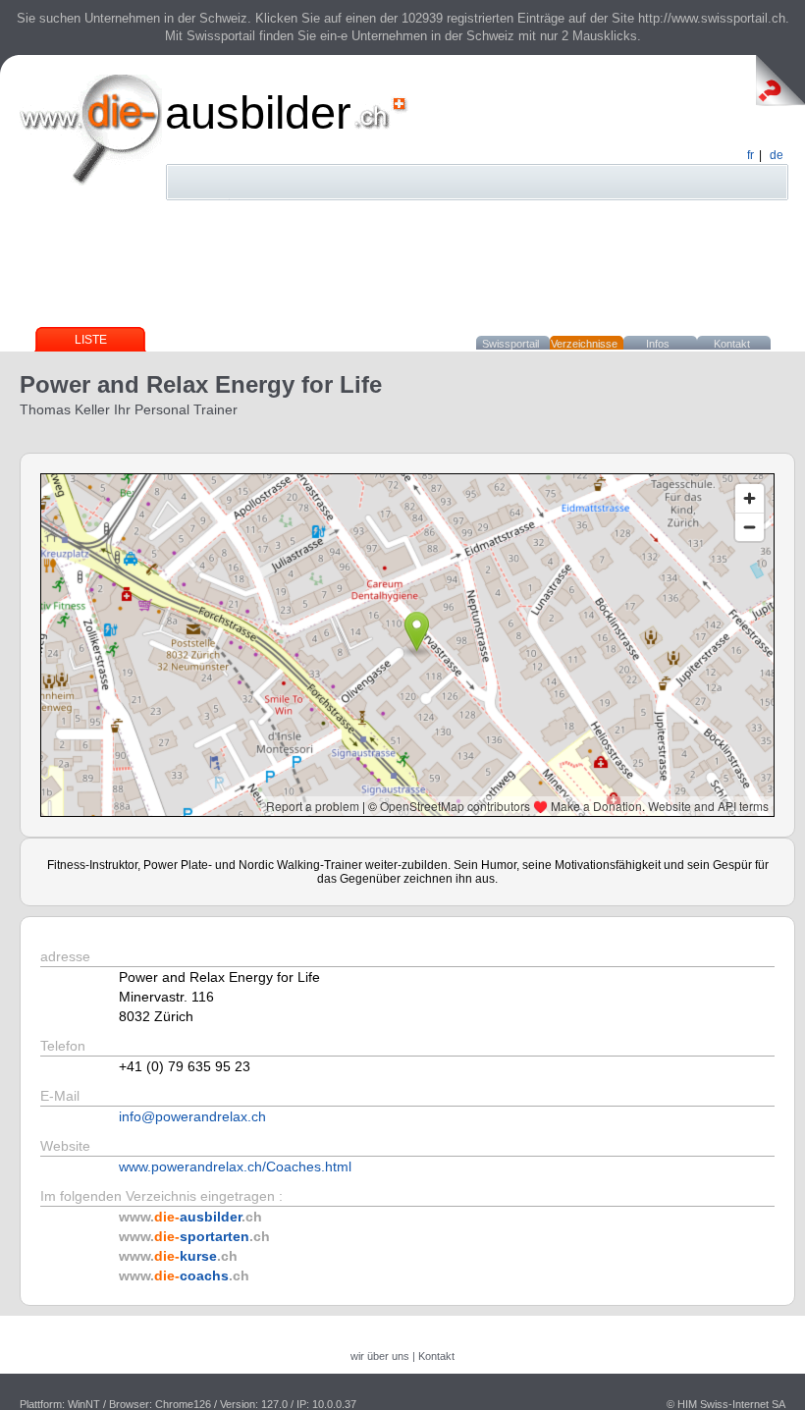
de (776, 155)
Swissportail (510, 344)
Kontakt (732, 344)
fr (750, 155)
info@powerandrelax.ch (192, 1116)
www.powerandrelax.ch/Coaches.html (235, 1166)
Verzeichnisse (584, 344)
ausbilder (258, 112)
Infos (658, 344)
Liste (91, 340)
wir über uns (379, 1356)
